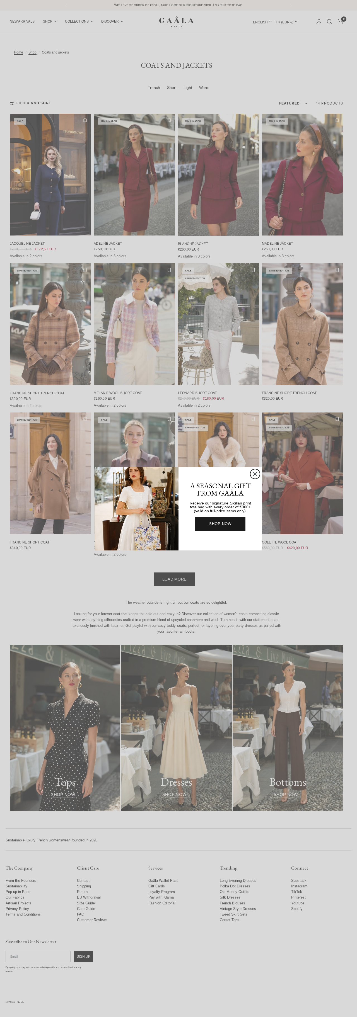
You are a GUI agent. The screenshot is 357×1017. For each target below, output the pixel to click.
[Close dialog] (255, 474)
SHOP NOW (220, 524)
